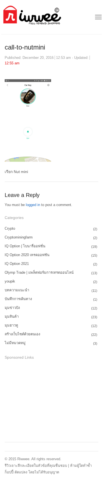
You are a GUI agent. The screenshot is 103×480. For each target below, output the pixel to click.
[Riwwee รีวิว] (31, 17)
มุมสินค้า (12, 316)
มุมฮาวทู (11, 325)
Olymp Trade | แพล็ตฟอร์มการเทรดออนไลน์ (39, 272)
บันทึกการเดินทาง (18, 299)
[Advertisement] (46, 400)
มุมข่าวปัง (12, 308)
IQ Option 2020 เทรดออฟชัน (27, 255)
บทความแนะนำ (17, 290)
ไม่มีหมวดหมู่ (15, 343)
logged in (33, 205)
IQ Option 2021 (17, 264)
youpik (10, 281)
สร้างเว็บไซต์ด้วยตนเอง (22, 334)
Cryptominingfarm (19, 237)
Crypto (10, 228)
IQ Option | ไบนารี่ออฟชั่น (25, 246)
